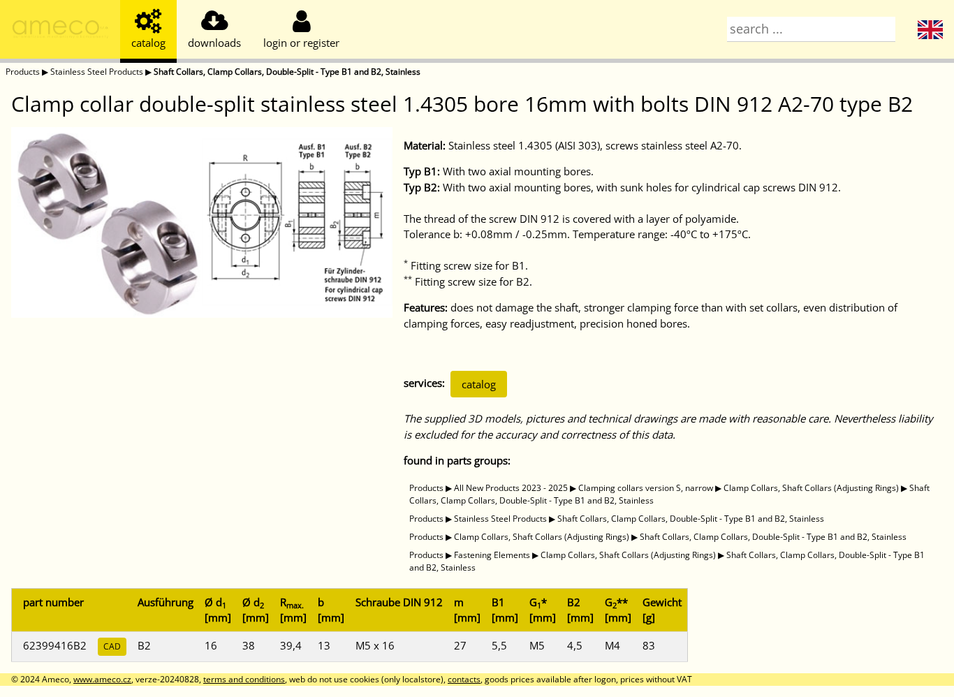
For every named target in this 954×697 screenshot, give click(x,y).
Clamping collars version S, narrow (645, 488)
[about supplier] (60, 31)
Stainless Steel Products (96, 72)
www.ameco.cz (102, 679)
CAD (112, 646)
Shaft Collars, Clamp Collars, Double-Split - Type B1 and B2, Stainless (287, 72)
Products (23, 72)
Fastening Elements (492, 555)
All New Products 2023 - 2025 (511, 488)
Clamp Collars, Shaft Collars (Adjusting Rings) (811, 488)
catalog (479, 384)
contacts (464, 679)
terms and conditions (244, 679)
